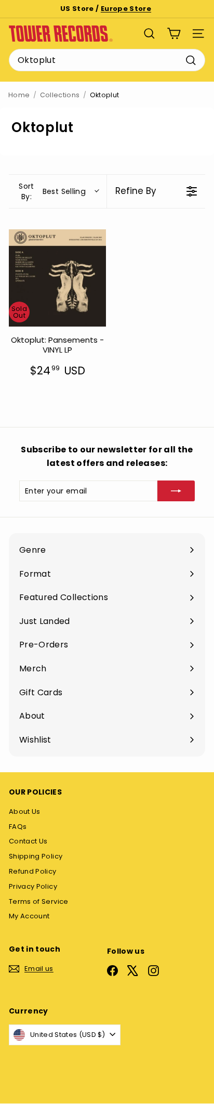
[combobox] (107, 60)
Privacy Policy (33, 886)
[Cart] (174, 33)
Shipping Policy (35, 856)
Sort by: (52, 191)
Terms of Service (39, 901)
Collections (60, 94)
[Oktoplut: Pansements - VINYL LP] (57, 278)
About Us (25, 811)
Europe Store (126, 9)
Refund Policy (33, 871)
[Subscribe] (176, 490)
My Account (29, 916)
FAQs (17, 827)
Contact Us (28, 841)
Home (19, 94)
